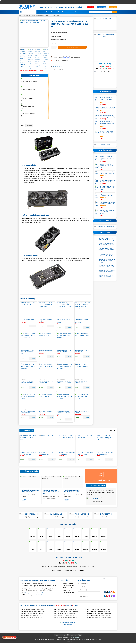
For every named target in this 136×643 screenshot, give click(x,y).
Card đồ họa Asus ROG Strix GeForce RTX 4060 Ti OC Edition (27, 382)
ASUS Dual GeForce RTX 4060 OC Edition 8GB (28, 320)
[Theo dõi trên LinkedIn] (105, 596)
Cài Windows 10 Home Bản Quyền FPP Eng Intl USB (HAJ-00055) (104, 453)
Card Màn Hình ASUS (56, 15)
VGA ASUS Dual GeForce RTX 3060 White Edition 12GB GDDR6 (64, 351)
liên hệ (85, 639)
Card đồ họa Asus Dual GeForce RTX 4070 (46, 412)
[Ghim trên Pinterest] (60, 70)
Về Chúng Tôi (49, 12)
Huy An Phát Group (46, 593)
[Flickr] (109, 596)
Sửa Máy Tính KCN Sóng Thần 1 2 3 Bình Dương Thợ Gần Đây (107, 259)
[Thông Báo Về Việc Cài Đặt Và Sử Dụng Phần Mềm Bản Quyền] (105, 23)
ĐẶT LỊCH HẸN (90, 7)
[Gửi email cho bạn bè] (57, 70)
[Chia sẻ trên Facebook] (52, 70)
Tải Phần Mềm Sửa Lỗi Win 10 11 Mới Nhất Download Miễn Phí (107, 255)
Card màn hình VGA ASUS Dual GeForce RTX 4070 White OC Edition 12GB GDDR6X (82, 321)
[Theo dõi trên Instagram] (105, 592)
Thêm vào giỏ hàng (72, 47)
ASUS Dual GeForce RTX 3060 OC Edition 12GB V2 (82, 351)
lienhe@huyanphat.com (30, 593)
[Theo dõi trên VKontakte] (112, 596)
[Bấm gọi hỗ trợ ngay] (4, 637)
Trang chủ (22, 15)
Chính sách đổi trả (68, 590)
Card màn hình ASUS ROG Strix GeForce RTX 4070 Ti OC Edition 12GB (27, 352)
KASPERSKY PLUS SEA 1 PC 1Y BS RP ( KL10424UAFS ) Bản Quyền (28, 453)
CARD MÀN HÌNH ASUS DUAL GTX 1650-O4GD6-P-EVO (46, 382)
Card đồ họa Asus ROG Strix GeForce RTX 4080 (81, 382)
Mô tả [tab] (22, 125)
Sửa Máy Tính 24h (40, 595)
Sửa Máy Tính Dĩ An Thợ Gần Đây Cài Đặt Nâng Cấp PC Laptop (107, 271)
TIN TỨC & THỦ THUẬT (74, 12)
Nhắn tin (33, 326)
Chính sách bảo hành (68, 588)
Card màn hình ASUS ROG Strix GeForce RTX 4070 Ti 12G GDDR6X (64, 382)
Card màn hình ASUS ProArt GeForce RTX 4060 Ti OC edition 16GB (63, 413)
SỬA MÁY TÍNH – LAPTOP (45, 7)
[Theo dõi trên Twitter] (109, 592)
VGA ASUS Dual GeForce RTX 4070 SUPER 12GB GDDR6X (82, 412)
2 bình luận (102, 262)
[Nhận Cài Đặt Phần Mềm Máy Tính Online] (105, 47)
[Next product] (113, 16)
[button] (101, 7)
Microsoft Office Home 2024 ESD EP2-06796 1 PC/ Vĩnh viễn (85, 453)
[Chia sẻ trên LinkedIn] (63, 70)
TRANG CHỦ (41, 12)
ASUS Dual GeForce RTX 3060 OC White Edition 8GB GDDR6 (28, 412)
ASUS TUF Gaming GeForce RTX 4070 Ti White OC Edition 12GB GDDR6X (63, 321)
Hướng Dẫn (84, 12)
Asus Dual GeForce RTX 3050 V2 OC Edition (46, 351)
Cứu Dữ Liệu (79, 7)
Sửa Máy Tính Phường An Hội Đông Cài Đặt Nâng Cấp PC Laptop (106, 276)
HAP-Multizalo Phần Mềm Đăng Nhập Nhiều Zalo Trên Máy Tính (106, 266)
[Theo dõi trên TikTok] (107, 592)
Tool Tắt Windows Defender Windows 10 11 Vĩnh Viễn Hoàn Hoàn (106, 249)
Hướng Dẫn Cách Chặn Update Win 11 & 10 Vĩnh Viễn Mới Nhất (106, 244)
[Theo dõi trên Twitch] (114, 596)
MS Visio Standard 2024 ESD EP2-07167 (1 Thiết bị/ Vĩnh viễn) (67, 453)
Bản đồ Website (76, 637)
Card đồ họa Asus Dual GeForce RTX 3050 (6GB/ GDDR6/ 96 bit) (46, 320)
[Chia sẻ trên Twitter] (54, 70)
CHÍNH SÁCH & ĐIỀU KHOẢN (60, 12)
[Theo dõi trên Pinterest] (111, 592)
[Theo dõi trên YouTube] (107, 596)
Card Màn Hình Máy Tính (57, 66)
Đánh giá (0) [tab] (29, 125)
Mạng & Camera (58, 7)
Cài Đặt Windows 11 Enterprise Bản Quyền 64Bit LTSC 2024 (46, 453)
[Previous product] (116, 16)
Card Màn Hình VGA (43, 15)
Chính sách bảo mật (68, 583)
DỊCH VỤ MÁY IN (69, 7)
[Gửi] (114, 12)
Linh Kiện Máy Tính (31, 15)
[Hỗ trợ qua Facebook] (4, 619)
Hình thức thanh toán (68, 592)
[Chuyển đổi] (79, 584)
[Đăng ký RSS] (114, 592)
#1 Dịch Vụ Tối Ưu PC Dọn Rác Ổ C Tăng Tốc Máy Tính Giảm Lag (106, 239)
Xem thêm (112, 430)
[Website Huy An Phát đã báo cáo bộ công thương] (68, 624)
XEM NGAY (100, 474)
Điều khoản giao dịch (68, 585)
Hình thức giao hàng (68, 595)
